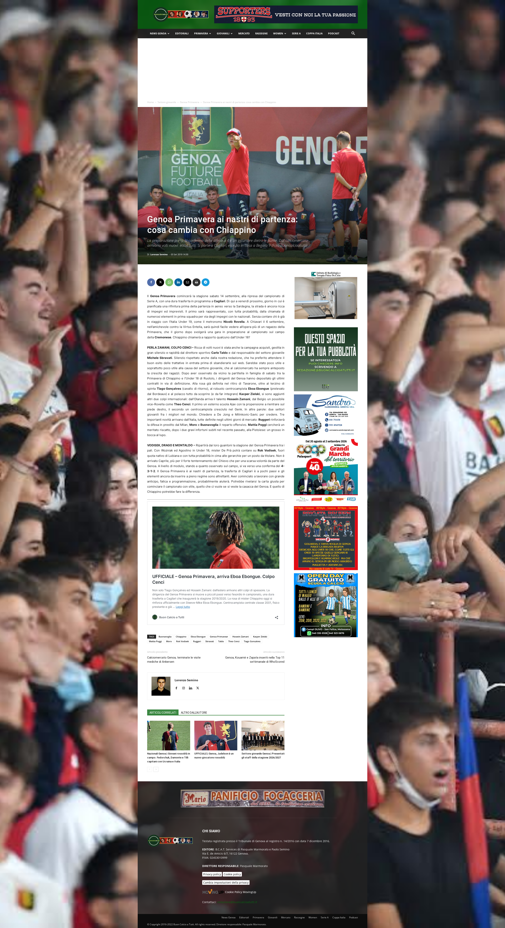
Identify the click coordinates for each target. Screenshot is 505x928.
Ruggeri (197, 641)
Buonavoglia (165, 636)
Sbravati (209, 641)
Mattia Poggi (155, 641)
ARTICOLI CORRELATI (163, 712)
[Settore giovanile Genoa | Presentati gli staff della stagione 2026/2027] (262, 735)
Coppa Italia (314, 33)
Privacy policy (212, 874)
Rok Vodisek (182, 641)
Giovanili (223, 33)
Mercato (244, 33)
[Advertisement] (252, 68)
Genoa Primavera (189, 102)
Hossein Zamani (240, 636)
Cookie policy (232, 874)
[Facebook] (151, 282)
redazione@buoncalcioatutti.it (237, 902)
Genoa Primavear (219, 636)
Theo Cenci (233, 641)
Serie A (296, 33)
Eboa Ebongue (198, 636)
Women (278, 33)
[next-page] (155, 769)
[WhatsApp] (169, 282)
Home (150, 102)
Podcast (333, 33)
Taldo (221, 641)
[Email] (187, 282)
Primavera (201, 33)
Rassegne (261, 33)
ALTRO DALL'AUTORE (194, 712)
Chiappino (181, 636)
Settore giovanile (167, 102)
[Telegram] (205, 282)
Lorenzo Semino (159, 254)
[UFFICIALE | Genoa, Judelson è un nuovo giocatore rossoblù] (215, 735)
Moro (169, 641)
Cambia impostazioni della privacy (226, 882)
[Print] (196, 282)
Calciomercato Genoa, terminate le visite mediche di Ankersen (174, 659)
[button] (353, 34)
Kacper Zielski (260, 636)
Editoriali (182, 33)
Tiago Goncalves (252, 641)
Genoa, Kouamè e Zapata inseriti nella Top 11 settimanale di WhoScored (254, 659)
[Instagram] (185, 688)
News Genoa (158, 33)
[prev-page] (149, 769)
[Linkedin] (178, 282)
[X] (160, 282)
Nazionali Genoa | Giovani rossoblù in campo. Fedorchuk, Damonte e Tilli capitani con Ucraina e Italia (168, 757)
